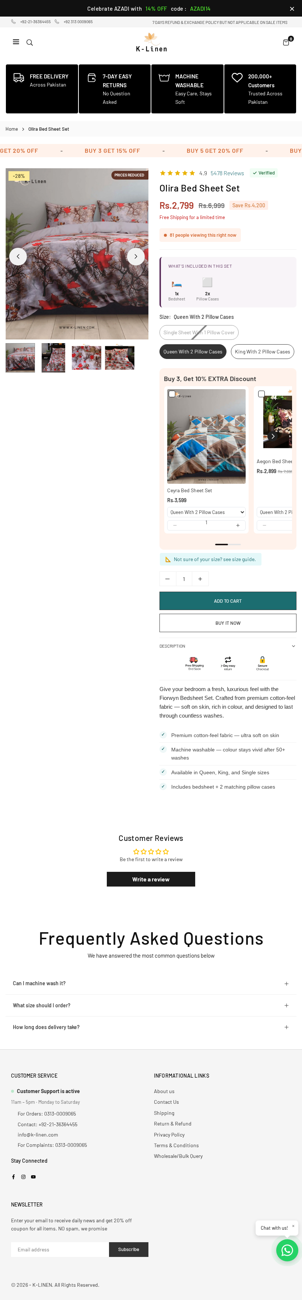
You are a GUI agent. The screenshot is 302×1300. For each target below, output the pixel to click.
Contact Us (166, 1102)
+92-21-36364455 (35, 21)
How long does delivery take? (46, 1027)
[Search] (29, 42)
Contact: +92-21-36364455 (47, 1124)
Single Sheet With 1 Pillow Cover (199, 332)
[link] (206, 436)
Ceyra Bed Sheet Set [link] (189, 490)
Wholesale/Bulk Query (178, 1156)
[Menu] (16, 42)
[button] (136, 256)
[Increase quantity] (200, 579)
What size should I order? (41, 1005)
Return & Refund (173, 1123)
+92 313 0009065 (78, 21)
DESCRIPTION (172, 645)
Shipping (164, 1113)
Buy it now (227, 623)
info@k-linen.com (38, 1134)
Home (12, 129)
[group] (77, 253)
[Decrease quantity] (168, 579)
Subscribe (128, 1249)
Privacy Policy (169, 1134)
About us (164, 1091)
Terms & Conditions (176, 1145)
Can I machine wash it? (39, 983)
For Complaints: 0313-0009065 (52, 1145)
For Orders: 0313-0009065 (47, 1113)
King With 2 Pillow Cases (262, 351)
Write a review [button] (151, 879)
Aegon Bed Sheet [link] (276, 461)
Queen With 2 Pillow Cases (193, 351)
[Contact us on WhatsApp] (287, 1250)
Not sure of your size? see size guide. (214, 559)
